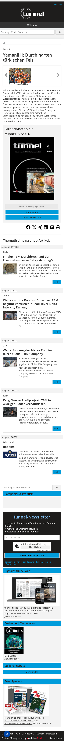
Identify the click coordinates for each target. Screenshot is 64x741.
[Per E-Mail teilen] (52, 227)
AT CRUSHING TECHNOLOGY (18, 723)
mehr (56, 282)
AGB (18, 733)
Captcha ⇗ (43, 550)
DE (55, 4)
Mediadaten (10, 655)
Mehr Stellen (32, 671)
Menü (33, 25)
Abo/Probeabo (11, 658)
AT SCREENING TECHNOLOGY (18, 720)
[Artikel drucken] (58, 227)
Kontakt (40, 733)
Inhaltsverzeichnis (32, 217)
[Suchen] (60, 32)
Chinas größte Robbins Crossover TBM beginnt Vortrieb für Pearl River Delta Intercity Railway (30, 303)
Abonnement (32, 212)
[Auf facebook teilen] (28, 229)
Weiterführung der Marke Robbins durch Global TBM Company (28, 352)
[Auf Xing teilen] (40, 229)
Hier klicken (35, 547)
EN (60, 4)
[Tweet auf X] (34, 229)
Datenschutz (28, 733)
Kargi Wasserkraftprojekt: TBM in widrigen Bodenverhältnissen (27, 402)
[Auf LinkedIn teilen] (46, 229)
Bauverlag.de (56, 738)
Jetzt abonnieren (12, 616)
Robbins (9, 447)
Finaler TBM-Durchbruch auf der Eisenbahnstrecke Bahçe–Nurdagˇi (28, 258)
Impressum (51, 733)
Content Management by (14, 738)
